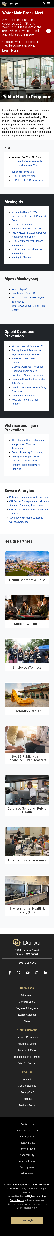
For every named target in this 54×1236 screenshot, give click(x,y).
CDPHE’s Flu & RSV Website (28, 180)
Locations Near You (27, 165)
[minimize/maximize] (48, 30)
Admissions (27, 995)
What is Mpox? (19, 289)
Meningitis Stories (21, 257)
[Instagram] (35, 977)
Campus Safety (27, 1002)
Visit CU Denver (27, 1063)
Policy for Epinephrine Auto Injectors (28, 497)
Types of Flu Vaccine (23, 172)
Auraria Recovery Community (27, 452)
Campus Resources (27, 1037)
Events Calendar (27, 1015)
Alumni (27, 1079)
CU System (27, 1136)
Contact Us (27, 1124)
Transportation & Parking (27, 1057)
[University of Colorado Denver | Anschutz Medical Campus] (27, 942)
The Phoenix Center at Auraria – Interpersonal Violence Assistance (29, 444)
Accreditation (27, 1161)
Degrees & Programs (27, 1008)
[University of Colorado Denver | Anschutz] (10, 4)
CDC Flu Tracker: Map (24, 176)
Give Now (27, 1173)
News (27, 1021)
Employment (27, 1167)
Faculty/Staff (27, 1092)
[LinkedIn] (44, 977)
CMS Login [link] (27, 1220)
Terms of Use (27, 1148)
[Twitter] (17, 977)
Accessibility (27, 1155)
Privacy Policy (27, 1142)
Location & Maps (27, 1050)
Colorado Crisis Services (25, 395)
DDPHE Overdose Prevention (28, 366)
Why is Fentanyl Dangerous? (27, 346)
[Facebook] (8, 977)
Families (27, 1099)
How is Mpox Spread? (23, 293)
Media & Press (27, 1105)
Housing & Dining (27, 1044)
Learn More (10, 50)
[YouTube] (26, 977)
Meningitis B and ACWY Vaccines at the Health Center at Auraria (29, 216)
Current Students (27, 1085)
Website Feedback (27, 1130)
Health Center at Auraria (29, 161)
